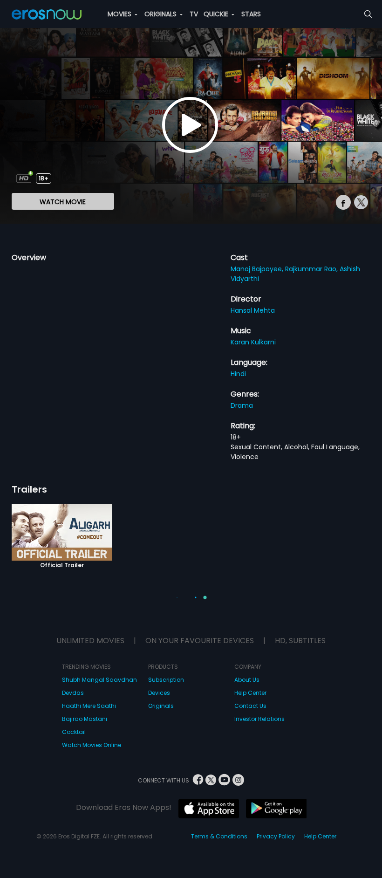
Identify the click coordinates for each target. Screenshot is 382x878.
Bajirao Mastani (84, 719)
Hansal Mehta (253, 310)
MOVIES (120, 14)
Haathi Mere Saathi (89, 706)
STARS (251, 14)
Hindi (238, 373)
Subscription (166, 680)
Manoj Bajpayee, (258, 269)
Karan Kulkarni (253, 342)
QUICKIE (217, 14)
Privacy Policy (276, 836)
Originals (161, 706)
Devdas (73, 693)
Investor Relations (259, 719)
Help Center (250, 693)
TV (194, 14)
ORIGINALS (161, 14)
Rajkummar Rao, (312, 269)
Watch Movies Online (91, 745)
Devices (159, 693)
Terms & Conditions (219, 836)
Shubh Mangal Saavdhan (99, 680)
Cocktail (74, 732)
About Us (246, 680)
